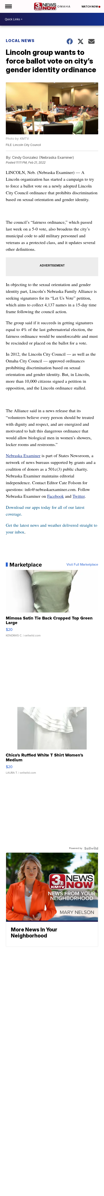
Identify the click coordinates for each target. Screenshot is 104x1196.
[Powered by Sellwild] (91, 848)
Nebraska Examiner (23, 455)
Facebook (55, 496)
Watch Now (90, 6)
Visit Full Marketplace (82, 564)
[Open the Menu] (8, 6)
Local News (20, 40)
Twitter (79, 496)
